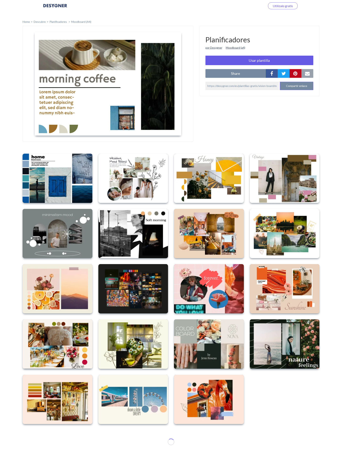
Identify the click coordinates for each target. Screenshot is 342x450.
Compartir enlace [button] (296, 86)
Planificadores (58, 21)
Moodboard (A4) (81, 21)
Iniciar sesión (252, 6)
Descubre (40, 21)
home (26, 21)
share (235, 73)
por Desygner (213, 47)
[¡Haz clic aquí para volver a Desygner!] (55, 8)
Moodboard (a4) (235, 47)
